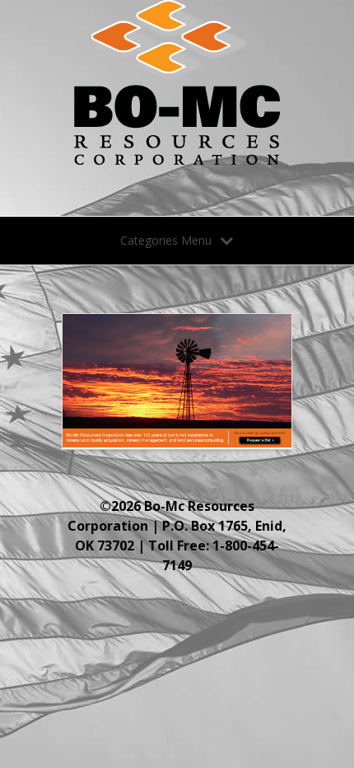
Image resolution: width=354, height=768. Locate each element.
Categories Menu (166, 240)
